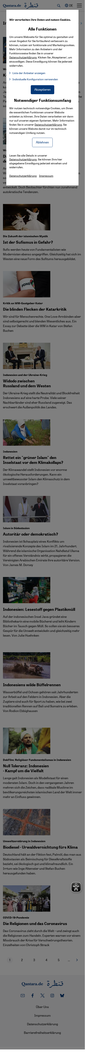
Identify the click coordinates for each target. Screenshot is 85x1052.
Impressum (46, 175)
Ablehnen (42, 142)
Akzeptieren (42, 89)
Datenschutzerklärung (48, 124)
